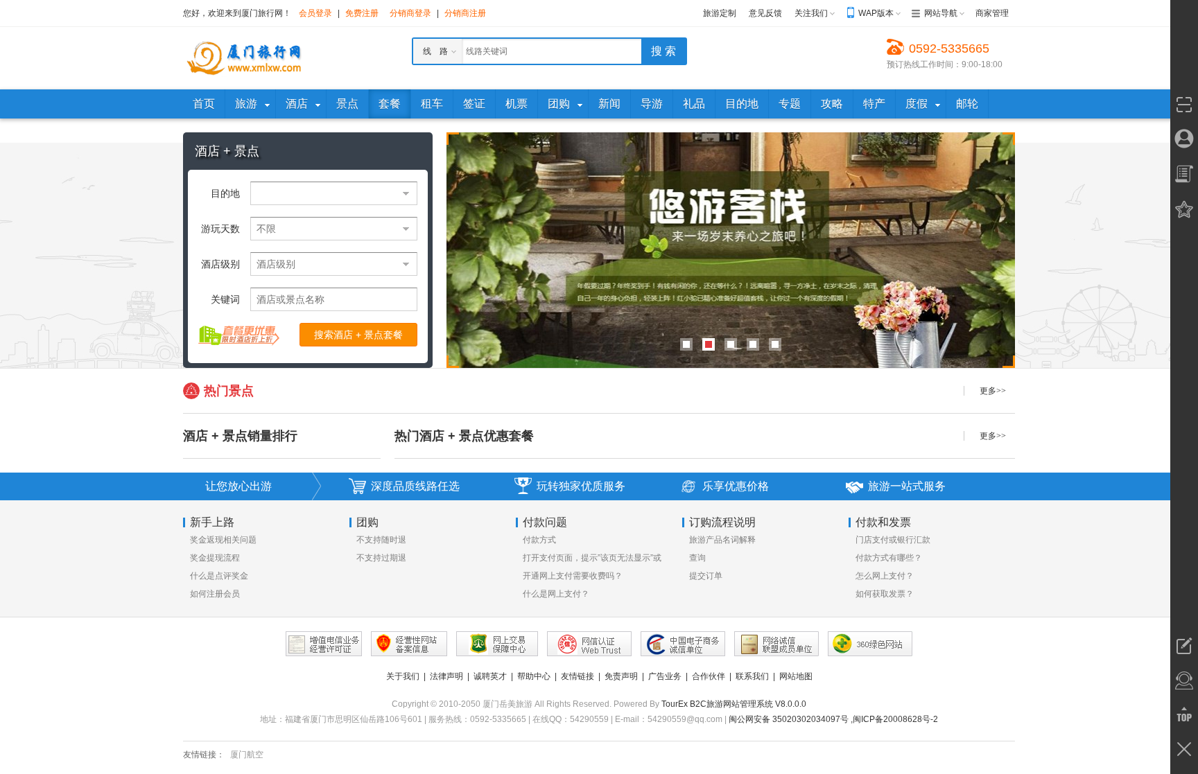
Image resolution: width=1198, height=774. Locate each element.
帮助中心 (533, 676)
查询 (697, 558)
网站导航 (940, 13)
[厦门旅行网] (245, 57)
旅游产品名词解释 (722, 540)
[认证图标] (323, 643)
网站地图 (796, 676)
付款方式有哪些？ (889, 558)
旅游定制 (719, 13)
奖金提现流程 (215, 558)
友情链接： (204, 754)
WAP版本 (876, 13)
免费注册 (362, 13)
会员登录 (315, 13)
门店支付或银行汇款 (893, 540)
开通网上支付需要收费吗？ (573, 576)
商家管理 (992, 13)
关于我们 (402, 676)
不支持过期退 (381, 558)
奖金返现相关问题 (223, 540)
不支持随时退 (381, 540)
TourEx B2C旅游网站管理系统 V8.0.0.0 (733, 704)
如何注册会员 (215, 594)
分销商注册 (465, 13)
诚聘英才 (490, 676)
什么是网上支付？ (556, 594)
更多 (993, 391)
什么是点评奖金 (219, 576)
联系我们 (752, 676)
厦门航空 (246, 754)
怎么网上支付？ (885, 576)
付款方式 (539, 540)
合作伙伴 (708, 676)
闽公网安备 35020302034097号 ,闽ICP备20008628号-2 (833, 719)
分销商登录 (410, 13)
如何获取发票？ (885, 594)
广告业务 (665, 676)
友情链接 (577, 676)
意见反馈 (765, 13)
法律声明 (446, 676)
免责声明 (621, 676)
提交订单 (705, 576)
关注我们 (811, 13)
